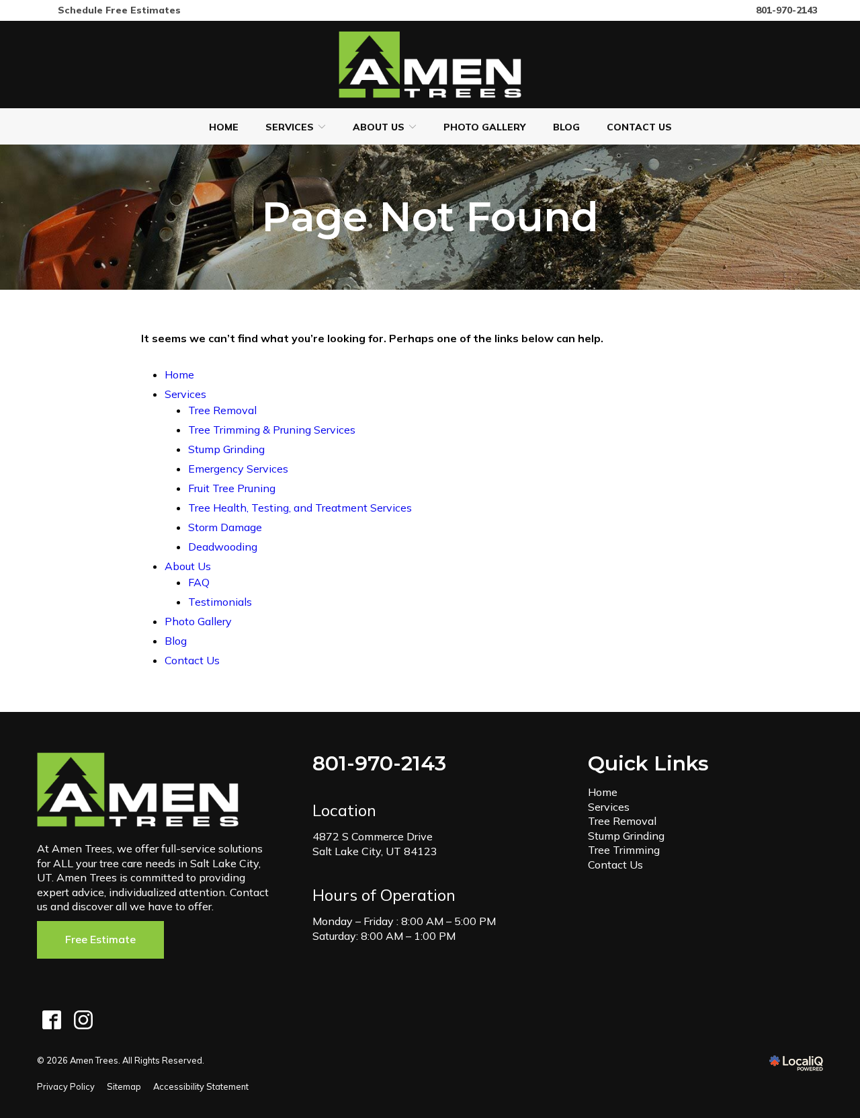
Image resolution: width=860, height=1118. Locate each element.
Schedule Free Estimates (119, 10)
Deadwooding (222, 546)
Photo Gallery (484, 127)
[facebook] (51, 1020)
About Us (378, 127)
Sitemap (124, 1086)
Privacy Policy (66, 1086)
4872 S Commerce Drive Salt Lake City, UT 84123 (374, 844)
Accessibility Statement (201, 1086)
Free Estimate (100, 939)
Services (289, 127)
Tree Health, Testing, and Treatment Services (300, 507)
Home (224, 127)
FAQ (199, 582)
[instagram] (83, 1020)
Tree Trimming (624, 849)
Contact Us (639, 127)
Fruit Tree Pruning (231, 488)
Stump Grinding (226, 449)
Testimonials (220, 601)
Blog (566, 127)
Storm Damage (225, 527)
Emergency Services (238, 468)
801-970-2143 (787, 10)
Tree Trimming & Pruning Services (271, 429)
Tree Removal (222, 410)
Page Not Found (430, 217)
